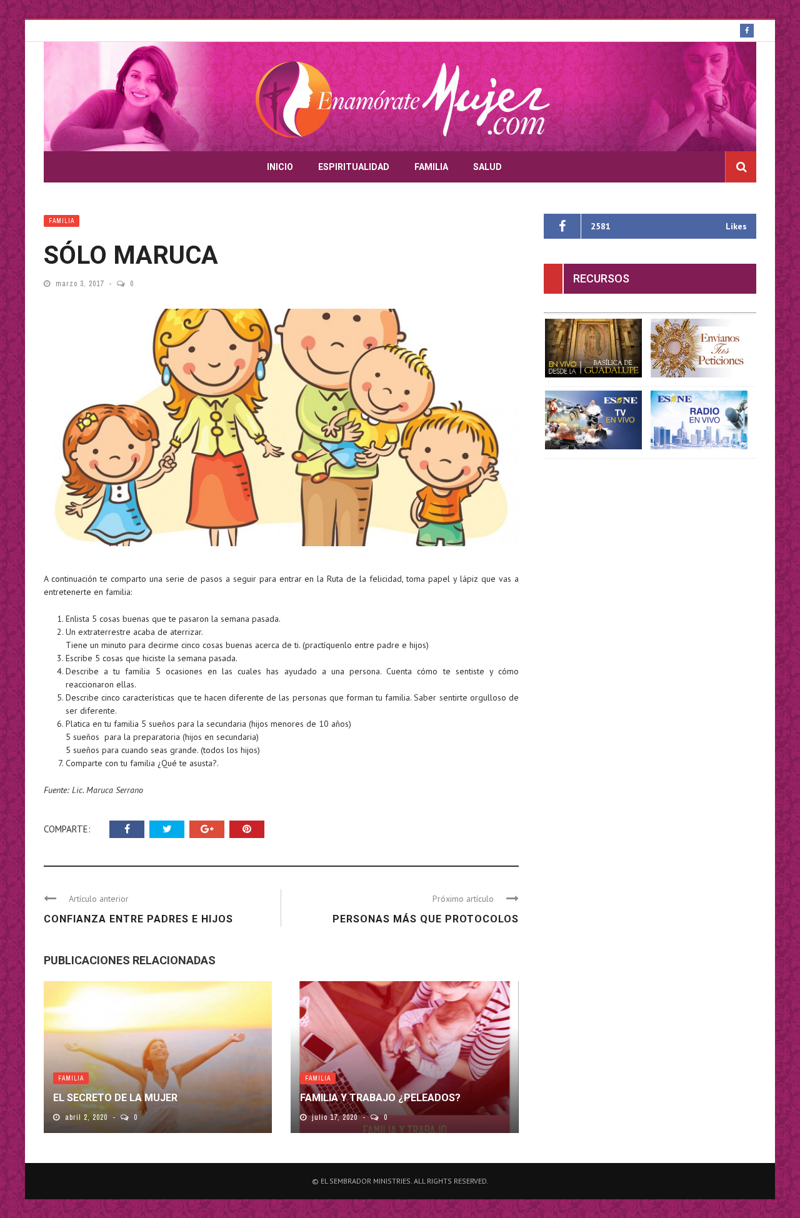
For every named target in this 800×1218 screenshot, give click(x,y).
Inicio (280, 167)
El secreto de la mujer (115, 1098)
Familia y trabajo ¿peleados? (380, 1098)
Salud (487, 167)
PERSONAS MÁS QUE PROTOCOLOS (425, 919)
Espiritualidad (353, 167)
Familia (431, 167)
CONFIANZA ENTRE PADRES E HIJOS (138, 919)
